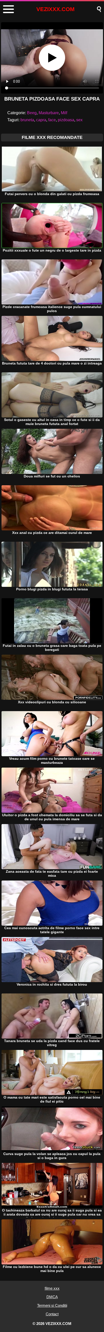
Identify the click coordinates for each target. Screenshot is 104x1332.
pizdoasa (66, 120)
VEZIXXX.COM (55, 9)
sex (79, 120)
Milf (64, 113)
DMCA (52, 1297)
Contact (52, 1314)
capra (41, 120)
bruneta (27, 120)
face (52, 120)
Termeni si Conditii (52, 1305)
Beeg (32, 113)
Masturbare (49, 113)
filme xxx (52, 1288)
